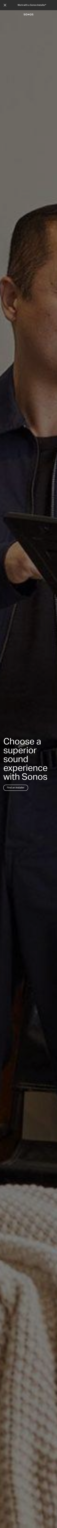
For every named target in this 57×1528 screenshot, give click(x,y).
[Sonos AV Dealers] (28, 14)
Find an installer (15, 787)
